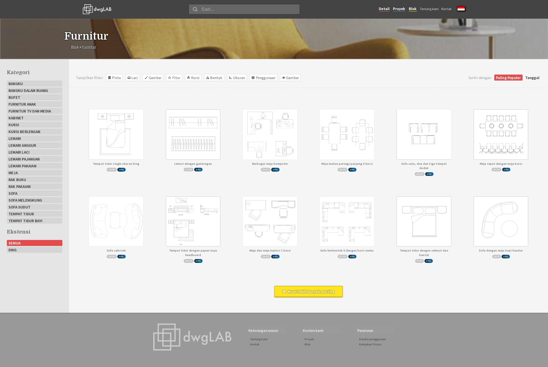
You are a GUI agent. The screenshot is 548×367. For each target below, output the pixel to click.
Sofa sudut (19, 207)
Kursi (14, 124)
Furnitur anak (22, 104)
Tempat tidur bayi (25, 220)
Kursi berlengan (24, 131)
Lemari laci (19, 152)
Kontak (446, 9)
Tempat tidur (21, 213)
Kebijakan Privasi (370, 344)
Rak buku (17, 179)
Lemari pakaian (22, 165)
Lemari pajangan (24, 159)
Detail (384, 8)
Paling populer (508, 77)
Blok (413, 8)
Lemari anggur (22, 145)
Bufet (14, 97)
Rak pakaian (20, 186)
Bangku (16, 83)
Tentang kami (429, 9)
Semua (15, 243)
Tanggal (532, 77)
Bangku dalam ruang (28, 90)
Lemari (15, 138)
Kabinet (16, 117)
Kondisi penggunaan (372, 339)
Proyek (399, 8)
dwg (13, 249)
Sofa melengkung (25, 200)
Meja (13, 172)
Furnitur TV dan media (30, 111)
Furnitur (89, 46)
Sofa (13, 193)
